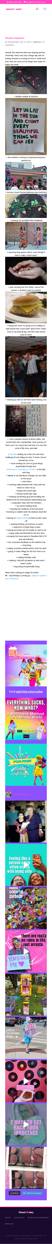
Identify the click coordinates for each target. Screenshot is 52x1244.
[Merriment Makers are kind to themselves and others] (26, 1038)
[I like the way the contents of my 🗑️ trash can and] (26, 908)
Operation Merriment (38, 1218)
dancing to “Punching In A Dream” (22, 469)
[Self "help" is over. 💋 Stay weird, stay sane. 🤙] (26, 865)
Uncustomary (13, 42)
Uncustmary (26, 1212)
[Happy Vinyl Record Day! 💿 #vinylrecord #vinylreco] (26, 1081)
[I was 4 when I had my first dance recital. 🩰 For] (26, 822)
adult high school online (29, 691)
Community (19, 1218)
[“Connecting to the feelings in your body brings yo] (26, 1168)
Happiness (37, 42)
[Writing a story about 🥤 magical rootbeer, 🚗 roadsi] (26, 1125)
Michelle (13, 454)
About (8, 1218)
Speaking (9, 1224)
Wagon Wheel (22, 518)
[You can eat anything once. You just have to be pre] (26, 951)
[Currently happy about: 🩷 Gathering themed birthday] (26, 995)
